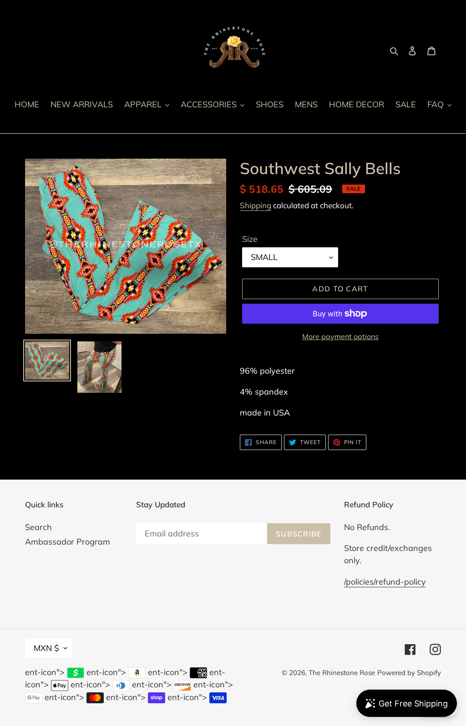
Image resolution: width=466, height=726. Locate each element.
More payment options (340, 336)
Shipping (255, 205)
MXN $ (46, 648)
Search (38, 527)
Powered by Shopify (409, 672)
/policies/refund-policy (385, 581)
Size (250, 239)
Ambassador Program (67, 541)
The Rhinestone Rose (342, 672)
